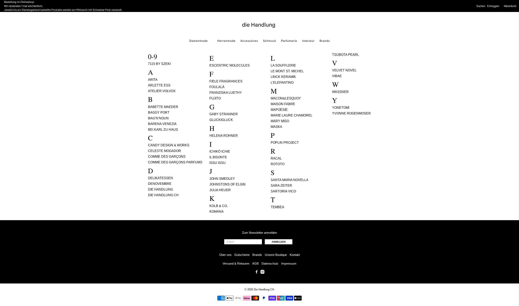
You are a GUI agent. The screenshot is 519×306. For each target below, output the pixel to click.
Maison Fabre (283, 104)
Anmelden (279, 241)
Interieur (308, 40)
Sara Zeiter (281, 185)
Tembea (277, 207)
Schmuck (269, 40)
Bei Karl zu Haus (163, 129)
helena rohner (223, 135)
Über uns (225, 254)
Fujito (215, 98)
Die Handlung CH (163, 195)
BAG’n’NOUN (158, 118)
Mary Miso (280, 121)
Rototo (277, 164)
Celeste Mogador (164, 151)
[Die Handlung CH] (259, 25)
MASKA (276, 126)
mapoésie (279, 109)
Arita (153, 79)
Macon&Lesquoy (286, 98)
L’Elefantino (282, 82)
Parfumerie (289, 40)
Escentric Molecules (229, 65)
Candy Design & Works (168, 145)
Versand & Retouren (236, 263)
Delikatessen (160, 178)
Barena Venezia (162, 124)
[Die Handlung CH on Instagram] (262, 272)
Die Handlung (160, 189)
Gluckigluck (221, 120)
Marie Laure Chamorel (291, 115)
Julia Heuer (220, 190)
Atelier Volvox (162, 91)
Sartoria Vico (283, 191)
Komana (216, 211)
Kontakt (295, 254)
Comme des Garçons (167, 156)
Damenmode (198, 40)
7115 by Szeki (159, 64)
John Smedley (222, 178)
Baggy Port (158, 112)
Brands (325, 40)
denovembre (160, 183)
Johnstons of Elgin (227, 184)
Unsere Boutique (276, 254)
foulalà (216, 87)
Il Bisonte (218, 157)
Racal (276, 158)
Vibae (337, 76)
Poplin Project (285, 142)
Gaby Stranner (223, 114)
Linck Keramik (283, 77)
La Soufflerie (283, 65)
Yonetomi (340, 107)
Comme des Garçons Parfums (175, 162)
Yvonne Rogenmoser (351, 113)
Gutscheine (242, 254)
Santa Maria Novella (289, 180)
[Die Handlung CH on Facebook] (256, 272)
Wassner (340, 92)
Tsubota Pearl (345, 54)
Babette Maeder (163, 107)
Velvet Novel (344, 70)
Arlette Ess (159, 85)
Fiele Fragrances (225, 81)
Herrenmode (226, 40)
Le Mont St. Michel (287, 71)
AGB (255, 263)
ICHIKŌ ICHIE (219, 151)
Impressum (288, 263)
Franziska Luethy (225, 92)
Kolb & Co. (218, 206)
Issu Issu (217, 163)
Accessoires (249, 40)
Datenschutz (270, 263)
